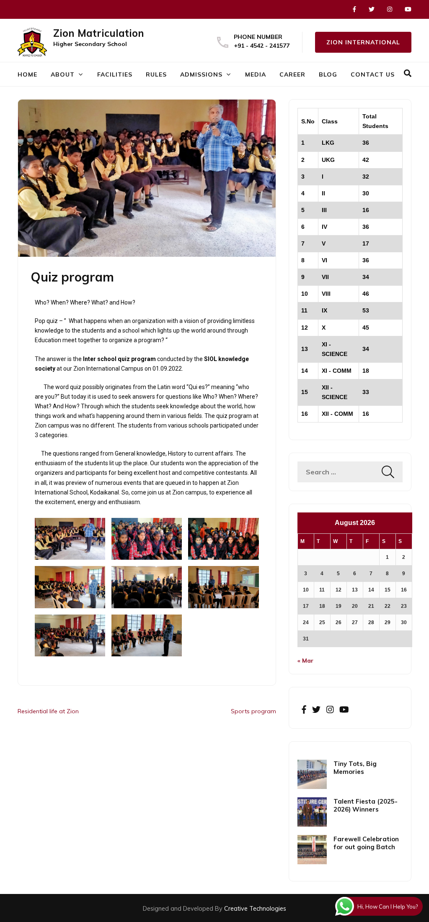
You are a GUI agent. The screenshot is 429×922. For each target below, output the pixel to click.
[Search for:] (339, 472)
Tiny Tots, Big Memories (355, 768)
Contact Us (373, 74)
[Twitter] (372, 9)
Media (255, 74)
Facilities (114, 74)
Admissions (201, 74)
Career (292, 74)
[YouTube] (408, 9)
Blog (328, 74)
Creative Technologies (255, 908)
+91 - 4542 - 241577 (261, 45)
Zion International (363, 42)
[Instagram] (389, 9)
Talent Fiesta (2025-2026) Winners (365, 805)
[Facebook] (354, 9)
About (63, 74)
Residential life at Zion (48, 711)
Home (27, 74)
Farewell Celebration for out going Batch (366, 843)
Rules (156, 74)
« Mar (305, 660)
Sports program (253, 711)
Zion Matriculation (98, 33)
